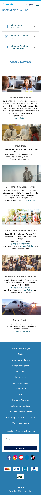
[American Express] (25, 471)
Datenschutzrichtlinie (20, 406)
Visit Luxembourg (20, 423)
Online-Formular (29, 200)
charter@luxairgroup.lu (20, 331)
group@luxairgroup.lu (20, 243)
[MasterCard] (7, 471)
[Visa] (16, 471)
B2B (21, 394)
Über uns (20, 371)
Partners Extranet (20, 400)
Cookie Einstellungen (20, 348)
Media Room (20, 389)
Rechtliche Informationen (20, 412)
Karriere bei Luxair (20, 383)
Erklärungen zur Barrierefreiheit (20, 417)
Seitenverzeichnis (20, 365)
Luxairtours (20, 377)
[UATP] (20, 478)
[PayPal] (34, 471)
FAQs (20, 354)
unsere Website (26, 246)
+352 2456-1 (20, 118)
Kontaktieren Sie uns (20, 360)
